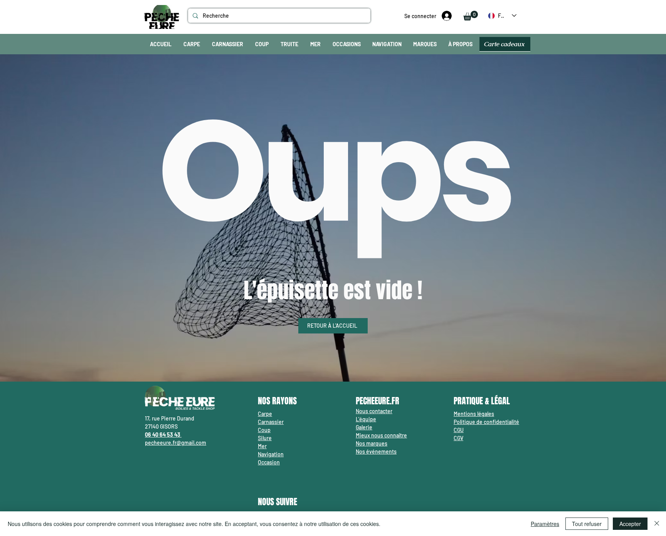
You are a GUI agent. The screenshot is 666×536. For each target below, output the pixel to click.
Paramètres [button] (545, 524)
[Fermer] (656, 524)
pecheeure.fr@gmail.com (175, 442)
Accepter (630, 524)
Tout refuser (587, 524)
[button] (470, 15)
